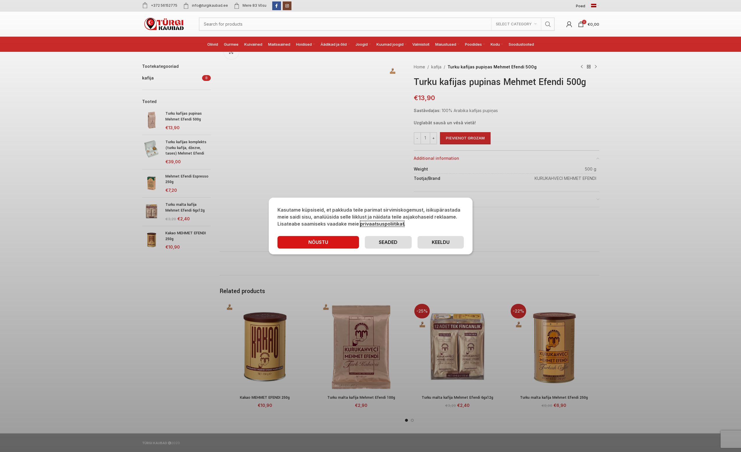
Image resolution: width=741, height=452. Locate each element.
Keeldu (441, 242)
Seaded (388, 242)
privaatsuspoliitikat (382, 224)
